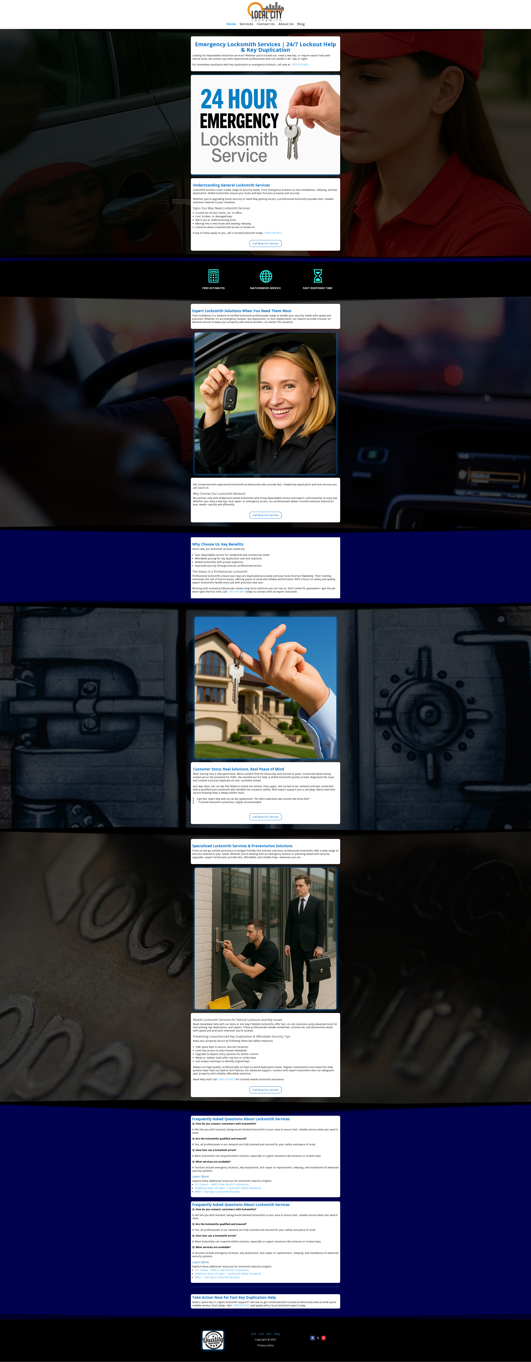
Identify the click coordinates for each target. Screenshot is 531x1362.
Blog (301, 24)
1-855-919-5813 (300, 64)
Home (231, 24)
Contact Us (266, 24)
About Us (286, 24)
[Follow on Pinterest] (323, 1338)
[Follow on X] (318, 1338)
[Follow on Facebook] (312, 1338)
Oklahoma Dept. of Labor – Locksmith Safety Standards (228, 1188)
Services (246, 24)
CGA (261, 1333)
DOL (269, 1333)
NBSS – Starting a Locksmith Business (217, 1191)
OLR (253, 1333)
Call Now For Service (265, 243)
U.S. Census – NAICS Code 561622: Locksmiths (222, 1184)
